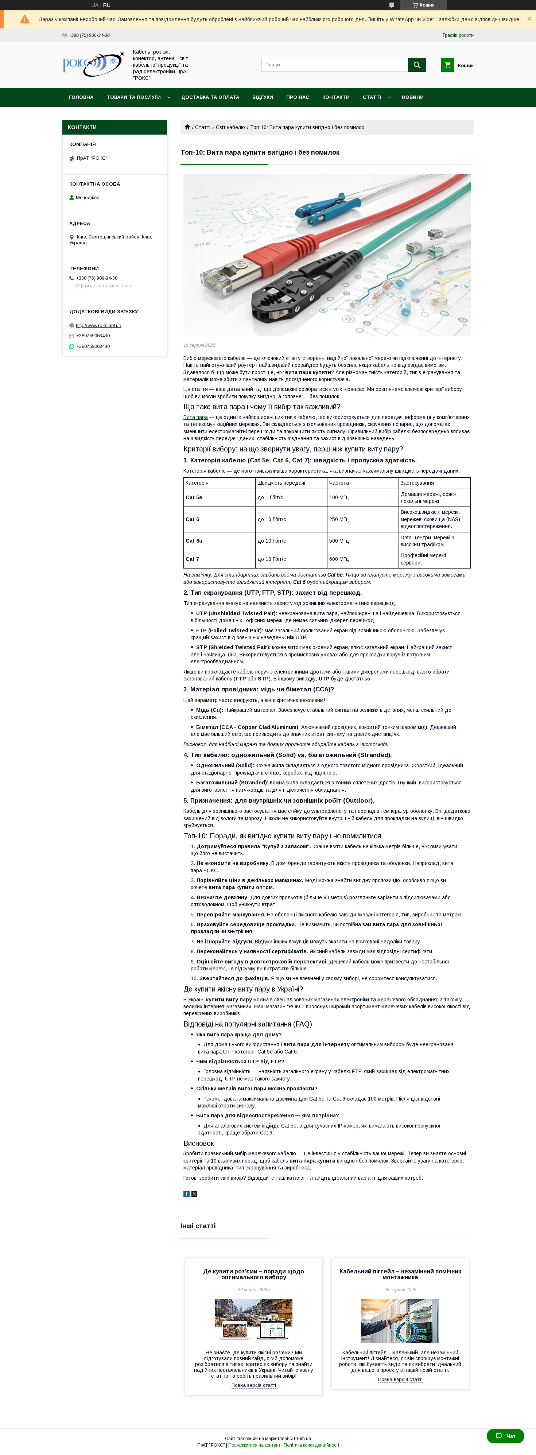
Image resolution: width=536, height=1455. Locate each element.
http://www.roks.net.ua (98, 325)
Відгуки (262, 97)
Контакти (336, 97)
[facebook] (186, 1195)
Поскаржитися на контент (254, 1445)
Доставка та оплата (210, 97)
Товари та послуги (133, 97)
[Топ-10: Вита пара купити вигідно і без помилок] (327, 255)
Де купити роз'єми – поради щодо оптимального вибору (253, 1274)
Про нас (297, 97)
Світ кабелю (230, 127)
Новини (413, 97)
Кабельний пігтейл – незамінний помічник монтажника (400, 1274)
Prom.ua (302, 1438)
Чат (511, 1436)
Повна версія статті (254, 1385)
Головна (81, 97)
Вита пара (195, 417)
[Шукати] (417, 65)
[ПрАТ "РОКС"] (93, 78)
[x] (194, 1195)
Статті (372, 97)
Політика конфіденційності (311, 1445)
